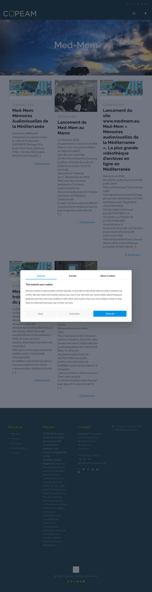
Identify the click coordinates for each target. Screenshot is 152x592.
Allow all (110, 313)
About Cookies (107, 275)
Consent (41, 275)
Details (72, 275)
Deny (40, 313)
